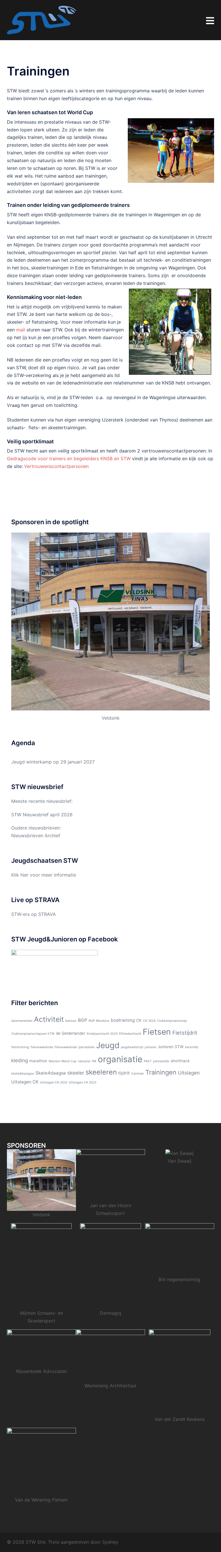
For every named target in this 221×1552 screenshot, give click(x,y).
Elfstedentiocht (130, 1034)
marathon (38, 1060)
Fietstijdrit (184, 1033)
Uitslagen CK (25, 1082)
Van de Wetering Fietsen (41, 1500)
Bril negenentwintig (179, 1279)
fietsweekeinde (42, 1047)
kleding (19, 1060)
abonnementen (22, 1021)
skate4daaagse (22, 1073)
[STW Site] (41, 19)
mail (20, 330)
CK (139, 1020)
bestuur (71, 1021)
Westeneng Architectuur (110, 1385)
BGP (82, 1020)
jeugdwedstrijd (132, 1047)
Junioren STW (171, 1046)
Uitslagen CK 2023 (82, 1082)
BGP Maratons (99, 1021)
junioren (150, 1047)
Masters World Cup (63, 1061)
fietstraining (20, 1047)
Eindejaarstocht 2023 (102, 1034)
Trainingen (160, 1072)
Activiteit (49, 1019)
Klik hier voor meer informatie (43, 875)
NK (94, 1061)
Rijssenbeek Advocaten (41, 1371)
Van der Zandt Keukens (180, 1419)
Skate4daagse (50, 1073)
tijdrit (124, 1073)
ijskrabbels (86, 1047)
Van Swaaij (179, 1161)
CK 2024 (149, 1021)
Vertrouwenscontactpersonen (56, 466)
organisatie (120, 1059)
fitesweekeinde (65, 1047)
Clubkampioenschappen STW (32, 1034)
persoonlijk (161, 1061)
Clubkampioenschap (172, 1021)
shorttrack (180, 1060)
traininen (137, 1073)
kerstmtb (191, 1047)
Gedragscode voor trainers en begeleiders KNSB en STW (69, 458)
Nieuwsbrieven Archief (35, 835)
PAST (148, 1061)
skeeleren (101, 1072)
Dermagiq (110, 1313)
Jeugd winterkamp (31, 762)
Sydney (110, 1542)
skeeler (75, 1073)
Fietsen (157, 1032)
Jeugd (107, 1045)
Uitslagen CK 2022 (53, 1082)
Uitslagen (189, 1073)
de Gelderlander (70, 1033)
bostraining (123, 1020)
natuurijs (84, 1061)
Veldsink (111, 718)
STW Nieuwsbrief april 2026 (42, 814)
